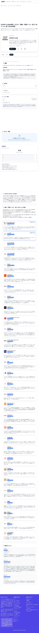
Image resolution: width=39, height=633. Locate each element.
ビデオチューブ (6, 560)
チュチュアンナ (10, 393)
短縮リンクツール (16, 619)
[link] (19, 226)
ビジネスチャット (16, 611)
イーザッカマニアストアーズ (12, 340)
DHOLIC (9, 285)
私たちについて (28, 599)
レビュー (7, 54)
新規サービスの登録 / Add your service (32, 609)
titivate (8, 489)
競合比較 (11, 54)
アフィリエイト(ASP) (17, 603)
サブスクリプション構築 (17, 607)
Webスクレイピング (17, 601)
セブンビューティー (11, 403)
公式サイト (12, 48)
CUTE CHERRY (10, 532)
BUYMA (8, 512)
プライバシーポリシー (29, 603)
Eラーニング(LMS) (16, 600)
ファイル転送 (16, 614)
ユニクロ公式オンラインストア (13, 317)
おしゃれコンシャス (11, 222)
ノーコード (15, 610)
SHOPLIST (9, 306)
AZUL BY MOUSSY (11, 253)
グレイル (9, 372)
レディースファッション (6, 92)
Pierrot (8, 264)
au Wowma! (9, 274)
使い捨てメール (16, 621)
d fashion (9, 468)
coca (8, 479)
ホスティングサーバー (17, 615)
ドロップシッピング (17, 608)
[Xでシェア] (18, 49)
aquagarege (9, 437)
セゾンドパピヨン (10, 242)
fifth (8, 361)
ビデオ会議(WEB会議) (17, 612)
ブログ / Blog (28, 608)
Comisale (9, 426)
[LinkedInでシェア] (25, 49)
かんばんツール (16, 604)
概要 (3, 54)
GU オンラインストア (11, 350)
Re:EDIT (9, 296)
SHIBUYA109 (10, 457)
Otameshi (5, 548)
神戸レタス (9, 382)
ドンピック (9, 414)
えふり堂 (9, 233)
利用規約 (27, 600)
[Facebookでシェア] (21, 49)
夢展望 (8, 501)
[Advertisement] (19, 15)
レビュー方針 (28, 601)
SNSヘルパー (6, 575)
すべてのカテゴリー (29, 611)
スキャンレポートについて (30, 606)
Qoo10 (8, 522)
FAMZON (9, 447)
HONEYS (9, 328)
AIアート (15, 599)
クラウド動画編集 (16, 605)
